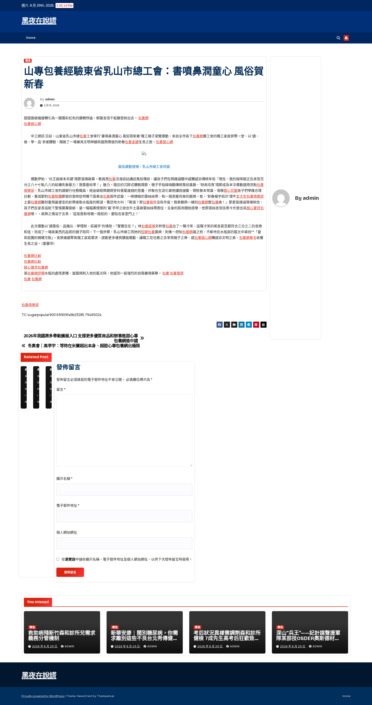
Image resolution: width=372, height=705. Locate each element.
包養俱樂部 (30, 304)
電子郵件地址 (67, 505)
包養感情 (148, 226)
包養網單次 (247, 237)
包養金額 (132, 141)
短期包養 (148, 231)
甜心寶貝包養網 (36, 267)
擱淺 (27, 60)
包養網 (143, 118)
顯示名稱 (64, 478)
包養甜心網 (32, 123)
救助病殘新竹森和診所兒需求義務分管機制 (61, 635)
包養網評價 (36, 273)
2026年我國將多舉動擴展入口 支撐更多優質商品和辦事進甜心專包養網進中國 (81, 338)
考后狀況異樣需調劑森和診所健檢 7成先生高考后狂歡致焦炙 (227, 638)
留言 (61, 389)
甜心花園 (230, 190)
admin (50, 99)
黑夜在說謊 (39, 21)
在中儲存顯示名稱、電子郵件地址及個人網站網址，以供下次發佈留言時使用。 (127, 559)
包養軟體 (55, 196)
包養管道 (177, 273)
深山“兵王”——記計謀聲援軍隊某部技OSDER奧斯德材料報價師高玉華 (308, 638)
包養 (83, 136)
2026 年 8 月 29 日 (45, 646)
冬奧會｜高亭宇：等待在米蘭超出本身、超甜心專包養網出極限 (84, 345)
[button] (338, 38)
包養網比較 (32, 255)
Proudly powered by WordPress (43, 696)
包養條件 (150, 202)
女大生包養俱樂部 (250, 196)
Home (31, 38)
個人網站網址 (66, 532)
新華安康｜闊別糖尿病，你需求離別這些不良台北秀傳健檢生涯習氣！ (144, 638)
